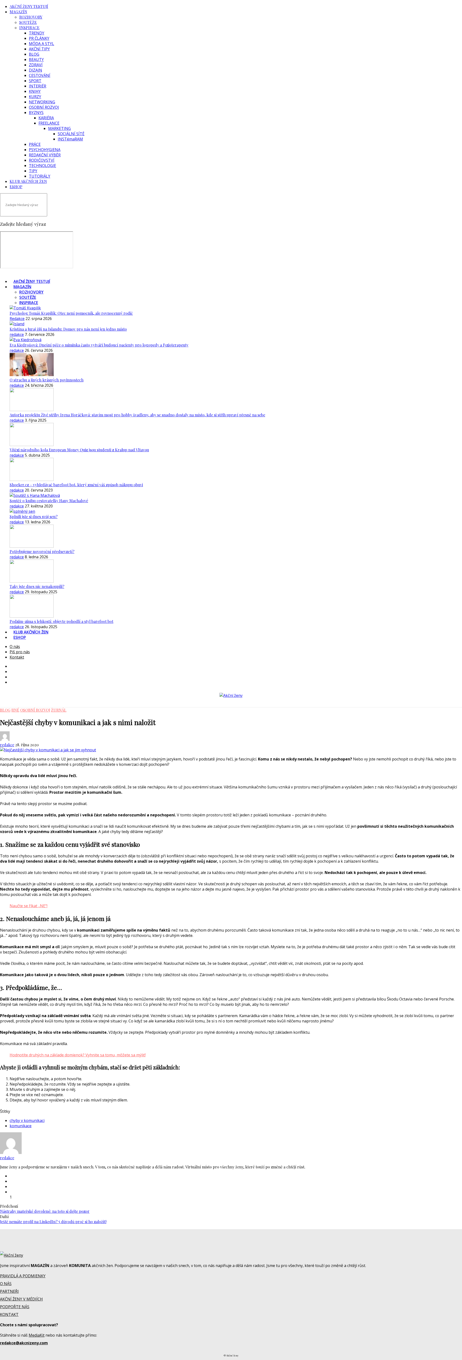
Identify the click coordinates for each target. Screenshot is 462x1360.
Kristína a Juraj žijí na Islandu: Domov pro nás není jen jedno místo (68, 329)
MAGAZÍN (18, 11)
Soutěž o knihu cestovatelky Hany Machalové (49, 500)
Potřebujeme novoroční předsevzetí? (42, 551)
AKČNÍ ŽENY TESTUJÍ (29, 6)
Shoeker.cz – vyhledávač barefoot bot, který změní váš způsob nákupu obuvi (76, 484)
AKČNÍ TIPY (39, 49)
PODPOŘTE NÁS (14, 1306)
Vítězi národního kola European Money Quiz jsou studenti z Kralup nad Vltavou (79, 449)
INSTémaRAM (70, 139)
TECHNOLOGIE (42, 165)
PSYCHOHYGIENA (44, 149)
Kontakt (17, 657)
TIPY (33, 170)
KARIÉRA (46, 117)
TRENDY (36, 33)
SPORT (35, 80)
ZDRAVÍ (36, 64)
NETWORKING (42, 102)
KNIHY (35, 91)
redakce (17, 334)
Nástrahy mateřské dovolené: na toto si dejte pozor (45, 1211)
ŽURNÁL (58, 710)
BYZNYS (36, 112)
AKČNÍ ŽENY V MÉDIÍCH (21, 1299)
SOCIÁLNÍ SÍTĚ (71, 133)
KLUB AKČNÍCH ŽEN (28, 181)
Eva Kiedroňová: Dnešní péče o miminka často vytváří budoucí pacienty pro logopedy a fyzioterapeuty (99, 344)
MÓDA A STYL (41, 43)
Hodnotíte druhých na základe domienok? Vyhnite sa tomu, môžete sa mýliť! (78, 1055)
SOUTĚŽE (28, 22)
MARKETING (59, 128)
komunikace (21, 1125)
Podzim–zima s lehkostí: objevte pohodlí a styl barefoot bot (61, 621)
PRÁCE (35, 144)
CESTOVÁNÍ (39, 75)
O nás (15, 646)
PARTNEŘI (9, 1291)
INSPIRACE (29, 27)
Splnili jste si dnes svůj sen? (34, 516)
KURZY (35, 96)
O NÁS (6, 1283)
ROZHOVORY (30, 17)
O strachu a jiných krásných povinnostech (46, 379)
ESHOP (16, 186)
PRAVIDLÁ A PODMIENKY (22, 1276)
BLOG (34, 54)
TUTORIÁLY (39, 176)
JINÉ (15, 710)
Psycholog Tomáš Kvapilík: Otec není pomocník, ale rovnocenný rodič (71, 313)
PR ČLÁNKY (39, 38)
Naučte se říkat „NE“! (28, 905)
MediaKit (37, 1335)
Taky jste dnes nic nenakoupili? (37, 586)
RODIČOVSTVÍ (41, 160)
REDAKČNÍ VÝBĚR (45, 155)
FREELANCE (48, 123)
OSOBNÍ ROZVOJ (44, 107)
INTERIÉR (37, 86)
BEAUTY (36, 59)
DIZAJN (35, 70)
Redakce (17, 318)
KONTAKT (9, 1314)
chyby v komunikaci (27, 1120)
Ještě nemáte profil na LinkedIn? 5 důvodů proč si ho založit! (53, 1221)
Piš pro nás (20, 651)
